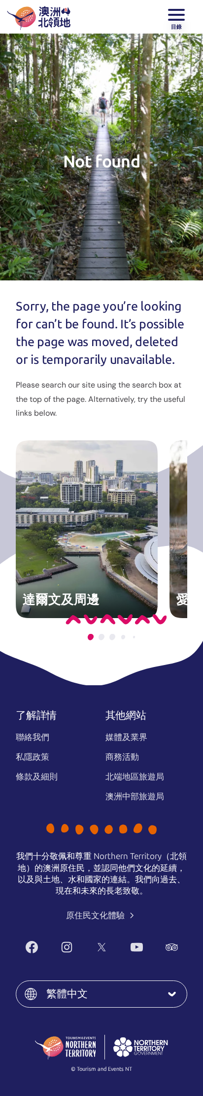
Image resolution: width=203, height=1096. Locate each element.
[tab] (91, 637)
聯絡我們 (32, 737)
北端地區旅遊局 (134, 777)
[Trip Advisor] (172, 947)
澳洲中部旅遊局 (134, 796)
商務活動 (122, 757)
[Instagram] (67, 947)
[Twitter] (102, 947)
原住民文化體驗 (96, 915)
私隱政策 (32, 757)
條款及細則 (37, 777)
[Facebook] (32, 947)
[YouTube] (137, 947)
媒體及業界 (126, 737)
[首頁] (38, 17)
